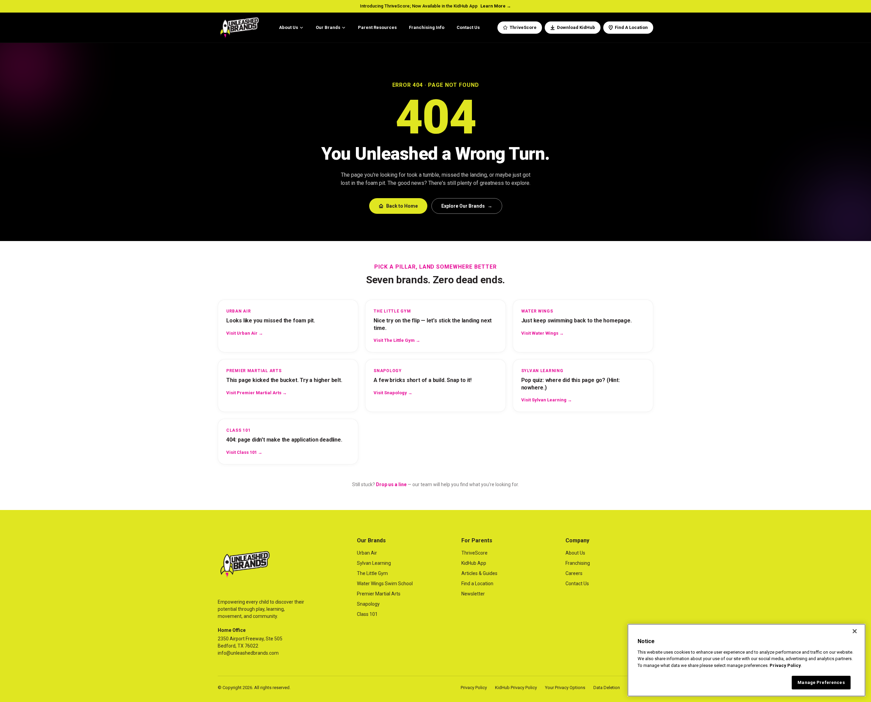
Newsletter (473, 593)
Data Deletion (606, 687)
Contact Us (468, 27)
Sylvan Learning (374, 563)
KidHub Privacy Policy (516, 687)
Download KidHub (576, 27)
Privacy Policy (474, 687)
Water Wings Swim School (385, 583)
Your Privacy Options (565, 687)
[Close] (854, 631)
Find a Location (477, 583)
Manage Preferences (821, 682)
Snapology (368, 604)
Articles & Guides (479, 573)
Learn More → (495, 6)
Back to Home (402, 206)
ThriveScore (523, 27)
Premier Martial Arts (378, 593)
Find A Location (631, 27)
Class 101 (367, 614)
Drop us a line (391, 484)
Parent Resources (377, 27)
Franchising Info (426, 27)
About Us (288, 27)
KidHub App (473, 563)
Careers (573, 573)
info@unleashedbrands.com (248, 653)
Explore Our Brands (466, 206)
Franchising (577, 563)
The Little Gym (372, 573)
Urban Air (367, 553)
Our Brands (328, 27)
